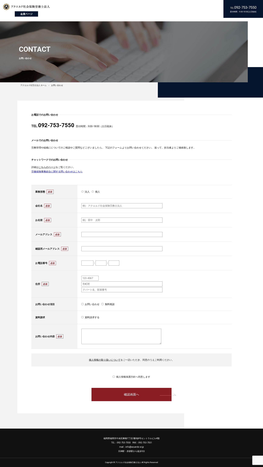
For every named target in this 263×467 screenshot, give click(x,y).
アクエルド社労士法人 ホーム (33, 85)
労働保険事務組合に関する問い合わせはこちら (56, 171)
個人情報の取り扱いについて (105, 359)
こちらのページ (47, 167)
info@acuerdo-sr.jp (135, 447)
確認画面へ (131, 394)
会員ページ (26, 14)
